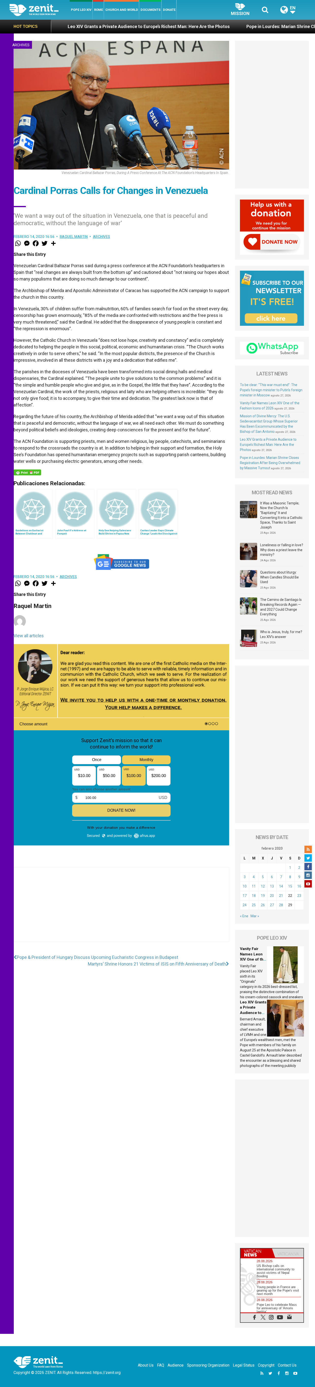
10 (245, 886)
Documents (150, 10)
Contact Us (287, 1365)
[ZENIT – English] (39, 10)
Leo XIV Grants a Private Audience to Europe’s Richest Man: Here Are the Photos (93, 26)
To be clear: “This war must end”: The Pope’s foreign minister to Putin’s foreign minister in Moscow (271, 390)
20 (272, 896)
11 (254, 886)
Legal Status (243, 1365)
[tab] (256, 1253)
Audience (176, 1365)
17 (245, 896)
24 (245, 905)
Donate (169, 10)
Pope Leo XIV (81, 10)
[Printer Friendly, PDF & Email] (27, 472)
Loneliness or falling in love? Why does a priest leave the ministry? (281, 550)
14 (281, 886)
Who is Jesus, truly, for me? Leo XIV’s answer (281, 634)
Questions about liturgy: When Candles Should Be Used (279, 577)
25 (254, 905)
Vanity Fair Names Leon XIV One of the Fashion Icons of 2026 (253, 959)
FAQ (160, 1365)
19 (263, 896)
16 (299, 886)
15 (290, 886)
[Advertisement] (121, 909)
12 (263, 886)
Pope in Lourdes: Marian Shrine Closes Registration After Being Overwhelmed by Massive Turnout (270, 463)
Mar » (255, 916)
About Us (146, 1365)
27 (272, 905)
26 (263, 905)
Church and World (121, 10)
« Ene (244, 916)
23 (299, 896)
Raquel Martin (74, 237)
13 (272, 886)
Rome (98, 10)
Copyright (266, 1365)
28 (281, 905)
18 (254, 896)
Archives (21, 45)
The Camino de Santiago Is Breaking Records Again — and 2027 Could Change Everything (281, 607)
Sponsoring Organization (208, 1365)
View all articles (29, 635)
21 (281, 896)
